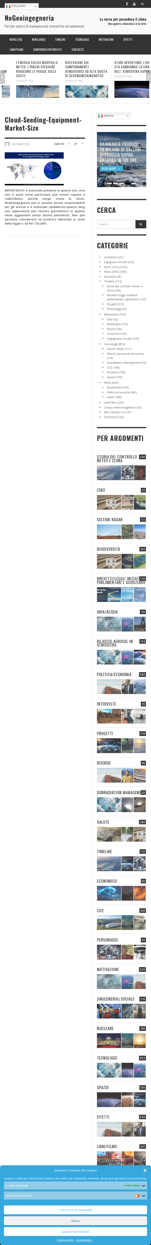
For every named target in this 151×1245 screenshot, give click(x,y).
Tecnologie (111, 344)
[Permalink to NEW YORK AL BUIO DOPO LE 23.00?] (127, 893)
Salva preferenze (75, 1232)
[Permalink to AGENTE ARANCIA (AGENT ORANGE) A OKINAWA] (109, 834)
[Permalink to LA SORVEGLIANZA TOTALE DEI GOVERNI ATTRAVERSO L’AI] (127, 1011)
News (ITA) (111, 267)
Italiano (18, 6)
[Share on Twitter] (75, 144)
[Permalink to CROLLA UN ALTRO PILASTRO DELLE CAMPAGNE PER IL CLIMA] (140, 922)
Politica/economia (118, 392)
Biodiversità (114, 387)
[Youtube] (134, 4)
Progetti (112, 304)
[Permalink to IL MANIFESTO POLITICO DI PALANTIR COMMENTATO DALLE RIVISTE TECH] (140, 1011)
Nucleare (112, 372)
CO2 (109, 367)
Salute (111, 397)
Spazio (111, 377)
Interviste (110, 276)
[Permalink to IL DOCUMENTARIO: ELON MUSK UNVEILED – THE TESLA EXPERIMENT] (140, 1158)
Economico (114, 334)
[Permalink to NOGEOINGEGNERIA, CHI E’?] (109, 716)
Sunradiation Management (124, 362)
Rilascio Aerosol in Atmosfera (125, 354)
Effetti (107, 382)
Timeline (109, 281)
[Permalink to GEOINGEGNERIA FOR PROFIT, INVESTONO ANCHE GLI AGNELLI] (140, 893)
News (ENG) (111, 272)
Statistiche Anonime (75, 1210)
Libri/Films (110, 402)
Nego (75, 1221)
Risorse (111, 329)
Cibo (109, 319)
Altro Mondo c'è (114, 412)
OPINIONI (110, 257)
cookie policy (84, 1240)
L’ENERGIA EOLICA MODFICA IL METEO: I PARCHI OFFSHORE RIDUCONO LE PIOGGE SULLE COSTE (26, 69)
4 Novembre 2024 (20, 144)
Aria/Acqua (114, 324)
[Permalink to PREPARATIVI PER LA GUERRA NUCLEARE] (109, 1040)
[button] (145, 1170)
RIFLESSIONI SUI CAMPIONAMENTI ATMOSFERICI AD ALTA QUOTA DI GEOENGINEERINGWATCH (75, 69)
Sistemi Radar (115, 349)
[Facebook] (127, 4)
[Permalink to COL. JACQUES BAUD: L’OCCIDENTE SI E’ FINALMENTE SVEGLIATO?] (127, 716)
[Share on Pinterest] (82, 144)
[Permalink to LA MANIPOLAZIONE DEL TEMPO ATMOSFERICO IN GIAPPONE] (140, 472)
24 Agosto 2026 (63, 80)
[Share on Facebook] (68, 144)
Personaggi (114, 309)
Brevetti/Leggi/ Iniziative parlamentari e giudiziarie (121, 580)
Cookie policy (65, 1240)
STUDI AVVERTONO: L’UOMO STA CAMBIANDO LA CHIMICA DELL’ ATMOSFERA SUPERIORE (124, 67)
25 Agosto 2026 (13, 80)
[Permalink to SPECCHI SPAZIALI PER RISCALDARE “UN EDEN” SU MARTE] (127, 1099)
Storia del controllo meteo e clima (117, 458)
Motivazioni (111, 314)
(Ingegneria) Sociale (119, 338)
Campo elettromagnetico (120, 407)
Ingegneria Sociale (115, 262)
